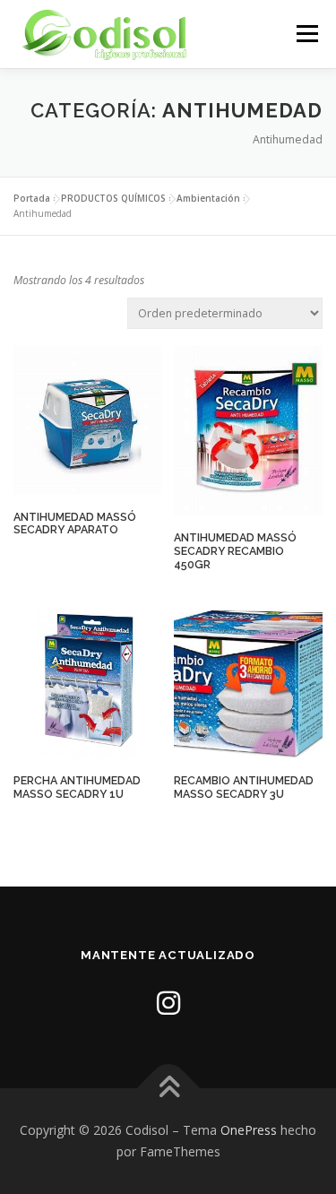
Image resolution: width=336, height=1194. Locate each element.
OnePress (248, 1129)
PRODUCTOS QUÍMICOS (113, 198)
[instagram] (168, 1002)
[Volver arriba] (168, 1088)
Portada (31, 198)
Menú (306, 33)
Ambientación (208, 198)
